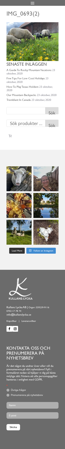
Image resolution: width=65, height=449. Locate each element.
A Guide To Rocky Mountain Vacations (28, 70)
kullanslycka (19, 169)
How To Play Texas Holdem (22, 86)
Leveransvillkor (28, 321)
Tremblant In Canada (18, 100)
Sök (52, 112)
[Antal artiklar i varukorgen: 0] (10, 135)
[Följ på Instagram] (15, 329)
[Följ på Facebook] (9, 329)
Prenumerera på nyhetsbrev (26, 395)
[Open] (19, 178)
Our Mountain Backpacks (21, 95)
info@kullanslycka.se (18, 314)
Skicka (13, 427)
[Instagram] (29, 189)
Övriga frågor (18, 390)
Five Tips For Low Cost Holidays (25, 78)
